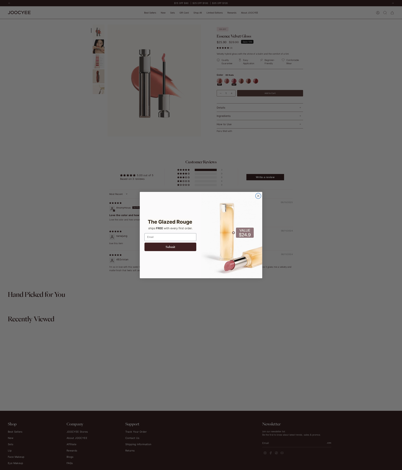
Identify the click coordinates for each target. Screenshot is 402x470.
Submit (170, 246)
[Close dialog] (258, 196)
